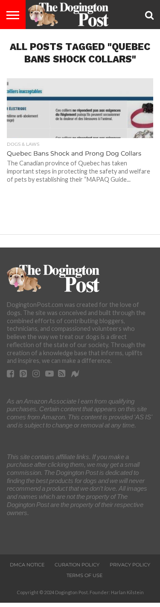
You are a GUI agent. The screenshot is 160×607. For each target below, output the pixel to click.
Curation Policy (77, 565)
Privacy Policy (130, 565)
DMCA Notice (27, 565)
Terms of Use (84, 575)
